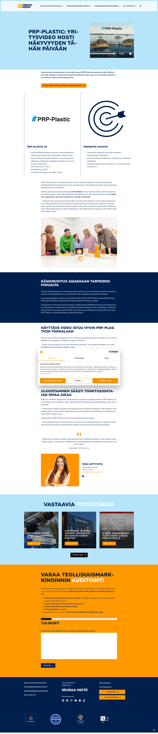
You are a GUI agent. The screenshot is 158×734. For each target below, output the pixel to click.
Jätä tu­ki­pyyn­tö (104, 683)
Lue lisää (33, 543)
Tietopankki (111, 692)
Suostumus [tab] (51, 358)
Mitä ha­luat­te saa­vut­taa (51, 6)
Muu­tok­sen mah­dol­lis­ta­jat (78, 6)
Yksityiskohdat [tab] (79, 358)
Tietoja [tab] (106, 358)
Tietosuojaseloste (46, 373)
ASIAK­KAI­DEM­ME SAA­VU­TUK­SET (36, 691)
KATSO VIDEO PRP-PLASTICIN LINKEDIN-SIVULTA (62, 85)
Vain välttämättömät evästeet (53, 380)
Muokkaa (78, 380)
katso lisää (78, 555)
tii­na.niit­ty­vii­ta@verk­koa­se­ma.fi (92, 472)
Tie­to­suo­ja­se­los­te (105, 687)
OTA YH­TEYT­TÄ (29, 695)
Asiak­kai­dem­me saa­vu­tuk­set (106, 6)
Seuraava (47, 665)
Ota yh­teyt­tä (128, 6)
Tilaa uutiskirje (111, 697)
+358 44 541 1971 (88, 470)
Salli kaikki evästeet (105, 380)
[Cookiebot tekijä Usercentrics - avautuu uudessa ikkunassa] (110, 352)
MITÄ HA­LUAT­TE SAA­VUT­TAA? (35, 683)
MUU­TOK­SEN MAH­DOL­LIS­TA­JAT (35, 687)
